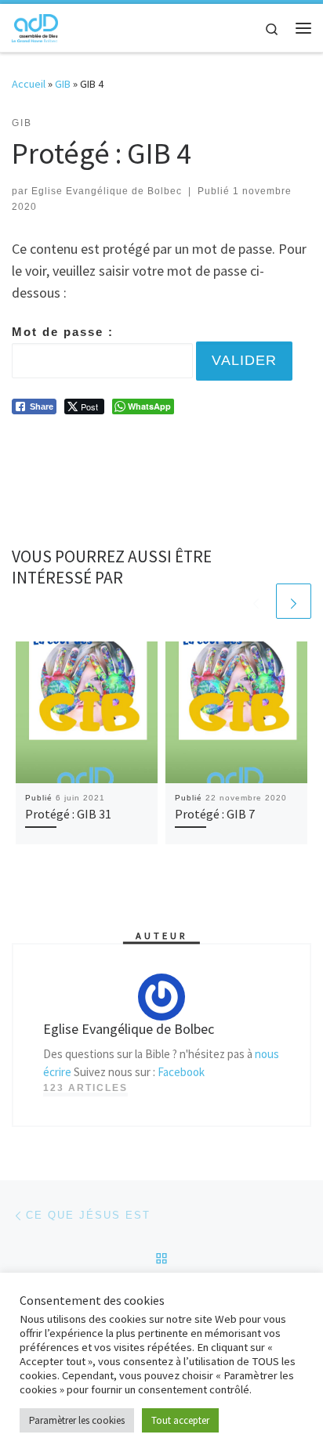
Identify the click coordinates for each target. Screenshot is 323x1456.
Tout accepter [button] (180, 1420)
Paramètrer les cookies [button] (77, 1420)
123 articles (85, 1087)
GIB (63, 84)
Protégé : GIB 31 (68, 814)
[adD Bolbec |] (35, 26)
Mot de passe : (63, 331)
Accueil (28, 84)
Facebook (181, 1071)
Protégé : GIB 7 (215, 814)
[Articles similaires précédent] (256, 601)
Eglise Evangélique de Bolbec (106, 191)
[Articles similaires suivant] (293, 601)
